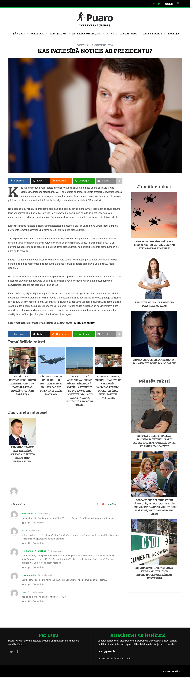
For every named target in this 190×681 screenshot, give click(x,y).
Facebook (78, 322)
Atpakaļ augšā (171, 671)
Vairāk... (21, 644)
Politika (82, 45)
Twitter (90, 322)
